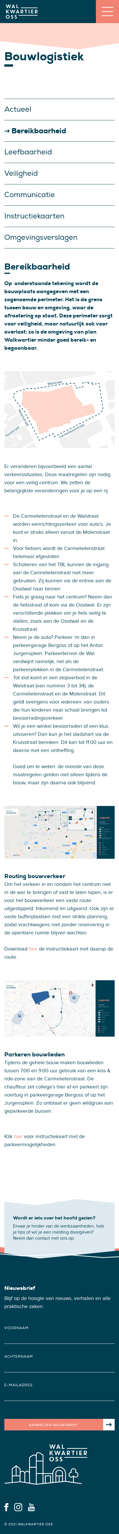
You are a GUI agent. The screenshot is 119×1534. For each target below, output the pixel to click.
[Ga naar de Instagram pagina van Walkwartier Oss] (18, 1507)
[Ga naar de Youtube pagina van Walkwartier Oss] (31, 1507)
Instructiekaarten (34, 216)
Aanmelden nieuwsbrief (53, 1425)
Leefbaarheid (28, 152)
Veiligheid (21, 173)
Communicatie (29, 194)
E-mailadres (18, 1385)
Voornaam (16, 1328)
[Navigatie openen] (107, 11)
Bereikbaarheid (39, 131)
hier (33, 949)
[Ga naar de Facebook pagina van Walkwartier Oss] (6, 1507)
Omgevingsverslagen (40, 237)
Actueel (17, 109)
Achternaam (18, 1357)
